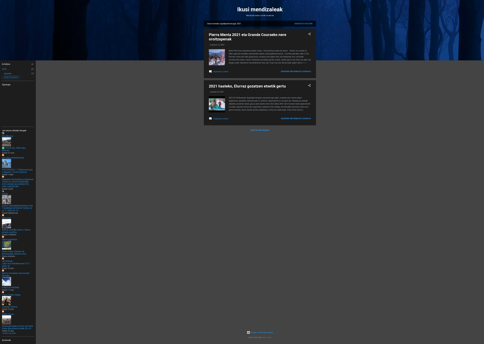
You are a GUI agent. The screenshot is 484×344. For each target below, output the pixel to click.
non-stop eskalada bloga (13, 158)
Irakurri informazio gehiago (296, 71)
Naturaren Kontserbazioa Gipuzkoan (18, 179)
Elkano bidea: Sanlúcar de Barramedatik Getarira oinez (14, 252)
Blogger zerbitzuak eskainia (261, 332)
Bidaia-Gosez (8, 314)
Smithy (5, 194)
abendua (7, 73)
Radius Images (266, 337)
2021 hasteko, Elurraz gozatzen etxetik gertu (247, 86)
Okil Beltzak (7, 261)
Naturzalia (6, 218)
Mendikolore (7, 136)
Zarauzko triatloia (9, 307)
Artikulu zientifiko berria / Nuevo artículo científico (16, 231)
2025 (4, 69)
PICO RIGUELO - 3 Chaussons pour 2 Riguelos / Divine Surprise (17, 170)
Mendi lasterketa (9, 239)
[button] (309, 34)
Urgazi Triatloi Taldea (11, 295)
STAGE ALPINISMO (10, 287)
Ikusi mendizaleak (260, 9)
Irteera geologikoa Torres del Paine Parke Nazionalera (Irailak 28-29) (17, 327)
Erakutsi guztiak (303, 24)
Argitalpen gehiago (259, 130)
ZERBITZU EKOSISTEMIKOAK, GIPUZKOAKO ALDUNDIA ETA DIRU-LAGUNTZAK (15, 184)
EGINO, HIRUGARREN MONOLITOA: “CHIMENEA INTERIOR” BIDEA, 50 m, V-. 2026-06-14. (17, 208)
